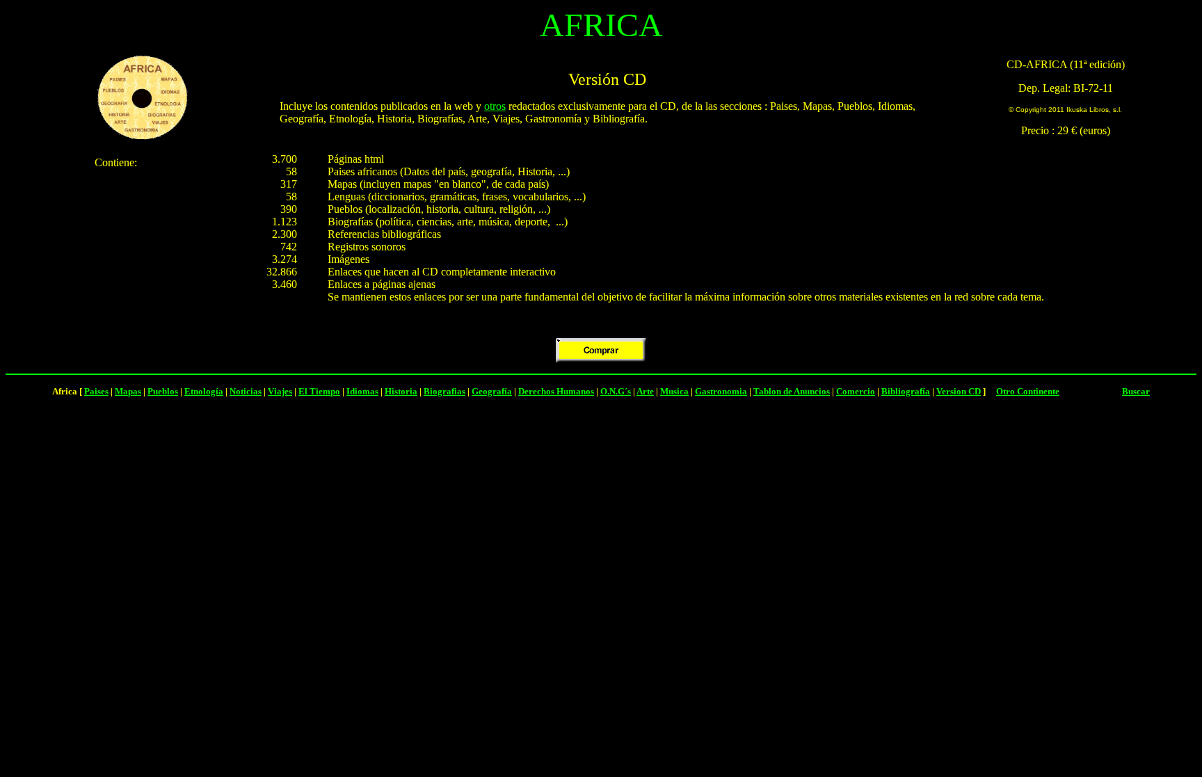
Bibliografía (905, 391)
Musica (674, 391)
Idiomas (362, 391)
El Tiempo (319, 391)
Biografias (444, 391)
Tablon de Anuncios (791, 391)
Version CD (958, 391)
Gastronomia (721, 391)
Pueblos (162, 391)
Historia (401, 391)
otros (495, 106)
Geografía (492, 391)
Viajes (280, 391)
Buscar (1136, 391)
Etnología (203, 391)
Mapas (128, 391)
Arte (645, 391)
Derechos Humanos (556, 391)
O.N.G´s (615, 391)
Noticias (246, 391)
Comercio (855, 391)
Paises (96, 391)
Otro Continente (1027, 391)
